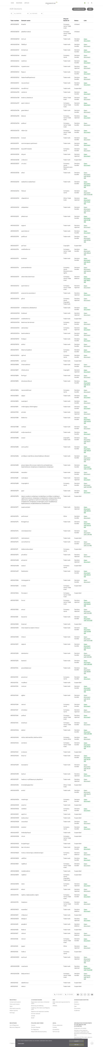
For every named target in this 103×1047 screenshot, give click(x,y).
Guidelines (77, 1010)
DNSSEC (55, 1005)
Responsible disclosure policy (39, 1031)
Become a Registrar (15, 1027)
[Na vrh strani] (92, 1043)
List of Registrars (14, 1025)
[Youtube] (92, 994)
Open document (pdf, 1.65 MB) (88, 485)
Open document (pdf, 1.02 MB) (88, 611)
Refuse (76, 1044)
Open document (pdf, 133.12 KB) (88, 618)
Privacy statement (57, 1025)
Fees (90, 9)
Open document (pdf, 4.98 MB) (88, 662)
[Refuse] (86, 1043)
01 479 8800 (59, 994)
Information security (15, 1008)
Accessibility (56, 1029)
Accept (76, 1041)
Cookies (55, 1027)
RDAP (32, 1018)
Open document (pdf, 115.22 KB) (88, 968)
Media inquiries (14, 1010)
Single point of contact (80, 1028)
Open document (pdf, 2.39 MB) (88, 731)
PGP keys (12, 1012)
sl (88, 2)
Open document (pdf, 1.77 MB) (87, 466)
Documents (77, 1008)
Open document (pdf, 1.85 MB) (88, 655)
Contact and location (15, 1002)
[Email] (78, 994)
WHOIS (33, 1015)
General (33, 1025)
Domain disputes (35, 1027)
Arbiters (76, 1002)
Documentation (79, 9)
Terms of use (56, 1031)
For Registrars (35, 1029)
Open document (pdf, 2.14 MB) (88, 543)
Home (12, 2)
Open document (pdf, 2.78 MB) (88, 532)
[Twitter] (81, 994)
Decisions (76, 1004)
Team (11, 1006)
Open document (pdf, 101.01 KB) (88, 638)
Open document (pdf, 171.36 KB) (88, 192)
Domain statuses (35, 1013)
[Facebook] (85, 994)
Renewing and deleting (37, 1005)
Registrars (19, 2)
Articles (27, 2)
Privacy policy (21, 1043)
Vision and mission (15, 1004)
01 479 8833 (70, 994)
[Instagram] (88, 994)
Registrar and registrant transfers (40, 1011)
